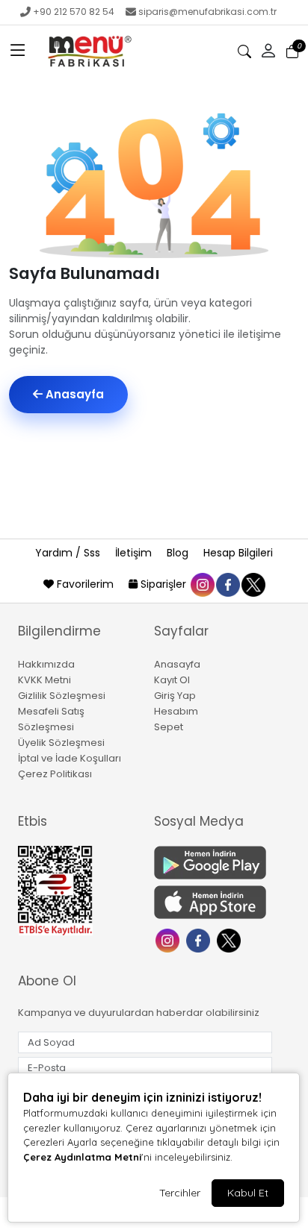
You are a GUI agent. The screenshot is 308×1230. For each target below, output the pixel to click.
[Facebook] (200, 939)
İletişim (135, 552)
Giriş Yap (175, 695)
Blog (179, 552)
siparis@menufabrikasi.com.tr (207, 11)
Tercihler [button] (179, 1192)
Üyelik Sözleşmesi (61, 742)
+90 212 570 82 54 (73, 11)
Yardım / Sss (69, 552)
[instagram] (202, 584)
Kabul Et (247, 1192)
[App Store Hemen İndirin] (213, 902)
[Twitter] (230, 939)
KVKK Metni (44, 680)
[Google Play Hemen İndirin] (213, 862)
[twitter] (252, 584)
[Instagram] (169, 939)
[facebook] (227, 584)
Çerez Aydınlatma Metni (82, 1157)
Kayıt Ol (172, 680)
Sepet (168, 727)
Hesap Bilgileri (238, 552)
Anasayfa (73, 394)
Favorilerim (85, 584)
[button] (17, 51)
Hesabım (176, 711)
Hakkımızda (46, 664)
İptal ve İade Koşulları (69, 758)
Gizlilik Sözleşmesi (61, 695)
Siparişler (163, 584)
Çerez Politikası (55, 774)
